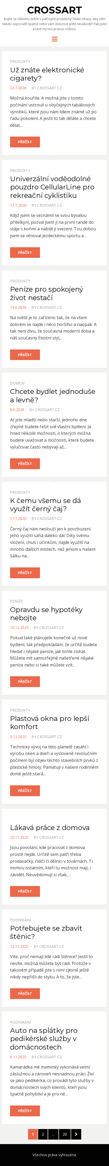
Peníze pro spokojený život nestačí (46, 293)
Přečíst (25, 141)
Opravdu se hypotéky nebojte (46, 613)
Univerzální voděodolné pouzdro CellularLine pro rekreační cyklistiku (52, 187)
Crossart (54, 10)
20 (66, 1134)
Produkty (20, 61)
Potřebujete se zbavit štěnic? (46, 932)
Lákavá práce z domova (50, 827)
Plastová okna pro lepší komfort (49, 722)
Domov (17, 383)
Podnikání (20, 919)
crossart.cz (49, 87)
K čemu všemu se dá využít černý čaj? (45, 504)
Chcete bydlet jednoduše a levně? (52, 395)
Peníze (16, 601)
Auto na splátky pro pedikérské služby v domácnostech (44, 1038)
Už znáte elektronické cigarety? (47, 74)
